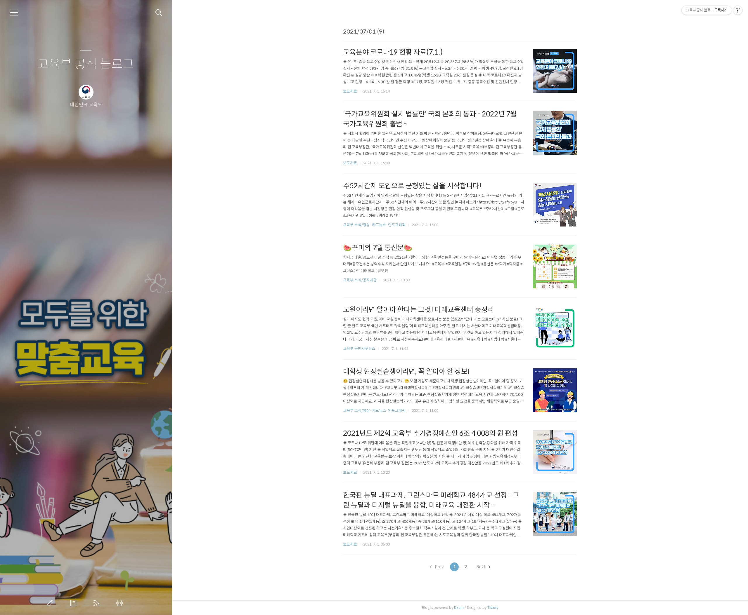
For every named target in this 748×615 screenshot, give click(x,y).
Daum (459, 607)
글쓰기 (51, 603)
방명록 (74, 603)
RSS (98, 603)
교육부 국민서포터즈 (359, 348)
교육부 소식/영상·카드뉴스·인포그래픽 (374, 224)
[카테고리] (14, 12)
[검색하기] (158, 12)
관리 (121, 603)
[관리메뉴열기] (737, 10)
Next (481, 566)
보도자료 (350, 91)
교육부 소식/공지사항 (360, 280)
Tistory (492, 607)
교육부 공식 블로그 (86, 64)
